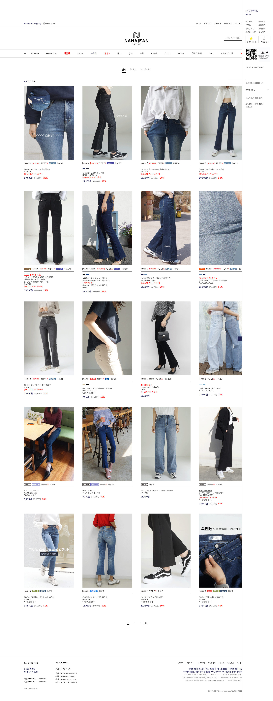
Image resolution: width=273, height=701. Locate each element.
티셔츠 (154, 53)
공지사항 (249, 21)
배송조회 (249, 107)
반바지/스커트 (227, 53)
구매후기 (261, 21)
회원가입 (207, 23)
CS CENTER (31, 663)
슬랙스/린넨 (197, 53)
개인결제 (261, 28)
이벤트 (248, 25)
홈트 (142, 53)
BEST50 (35, 53)
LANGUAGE (39, 23)
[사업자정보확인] (211, 678)
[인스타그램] (235, 23)
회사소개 (190, 663)
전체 (124, 69)
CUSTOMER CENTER (254, 83)
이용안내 (201, 663)
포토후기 (261, 25)
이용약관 (212, 663)
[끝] (146, 623)
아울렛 (67, 53)
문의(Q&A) (250, 28)
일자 (130, 53)
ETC (211, 53)
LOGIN (248, 14)
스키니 (167, 53)
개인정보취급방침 (226, 663)
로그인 (198, 23)
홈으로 (181, 663)
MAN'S (181, 53)
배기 (119, 53)
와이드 (80, 53)
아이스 (107, 53)
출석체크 (261, 32)
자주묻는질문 (251, 32)
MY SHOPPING (252, 11)
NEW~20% (51, 53)
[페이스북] (239, 23)
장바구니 (217, 23)
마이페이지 (228, 23)
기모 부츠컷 (145, 69)
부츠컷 (93, 53)
